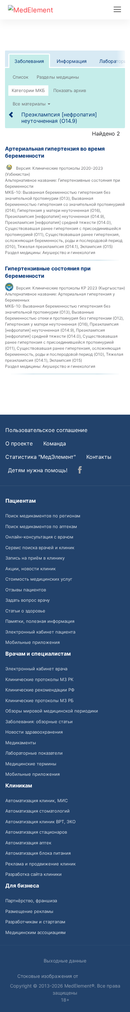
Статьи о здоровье (25, 610)
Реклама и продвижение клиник (40, 863)
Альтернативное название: (31, 180)
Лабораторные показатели (34, 753)
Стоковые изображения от (48, 976)
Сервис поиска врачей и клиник (39, 547)
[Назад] (11, 114)
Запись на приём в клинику (35, 558)
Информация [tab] (72, 61)
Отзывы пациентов (25, 589)
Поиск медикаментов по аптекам (41, 526)
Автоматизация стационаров (36, 832)
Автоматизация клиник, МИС (36, 800)
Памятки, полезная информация (39, 621)
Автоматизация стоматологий (37, 811)
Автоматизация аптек (28, 842)
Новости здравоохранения (34, 732)
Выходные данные (65, 960)
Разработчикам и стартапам (35, 921)
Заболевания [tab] (29, 61)
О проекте (19, 443)
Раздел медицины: (23, 252)
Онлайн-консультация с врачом (39, 536)
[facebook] (80, 470)
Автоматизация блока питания (38, 853)
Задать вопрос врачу (27, 600)
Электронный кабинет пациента (40, 632)
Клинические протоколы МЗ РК (39, 679)
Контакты (98, 456)
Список (20, 77)
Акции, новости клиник (30, 568)
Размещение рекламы (29, 911)
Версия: (23, 168)
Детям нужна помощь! (37, 470)
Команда (54, 443)
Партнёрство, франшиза (31, 900)
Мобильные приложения (32, 642)
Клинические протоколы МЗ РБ (39, 700)
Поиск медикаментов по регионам (42, 515)
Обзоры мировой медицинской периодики (51, 710)
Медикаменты (20, 742)
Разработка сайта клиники (33, 874)
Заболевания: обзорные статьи (39, 721)
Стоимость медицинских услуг (38, 579)
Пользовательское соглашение (46, 430)
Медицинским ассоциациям (35, 932)
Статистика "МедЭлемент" (40, 456)
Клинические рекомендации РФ (39, 689)
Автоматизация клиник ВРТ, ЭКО (40, 821)
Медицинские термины (30, 763)
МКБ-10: (13, 192)
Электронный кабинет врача (36, 668)
